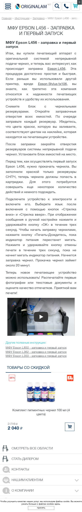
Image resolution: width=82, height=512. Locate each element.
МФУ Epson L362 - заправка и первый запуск (36, 352)
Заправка (39, 18)
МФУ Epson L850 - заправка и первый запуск (36, 348)
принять (41, 508)
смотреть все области (32, 448)
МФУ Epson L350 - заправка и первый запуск (36, 356)
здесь (57, 504)
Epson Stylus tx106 (52, 84)
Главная (7, 18)
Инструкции (22, 18)
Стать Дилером (25, 459)
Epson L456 (56, 68)
